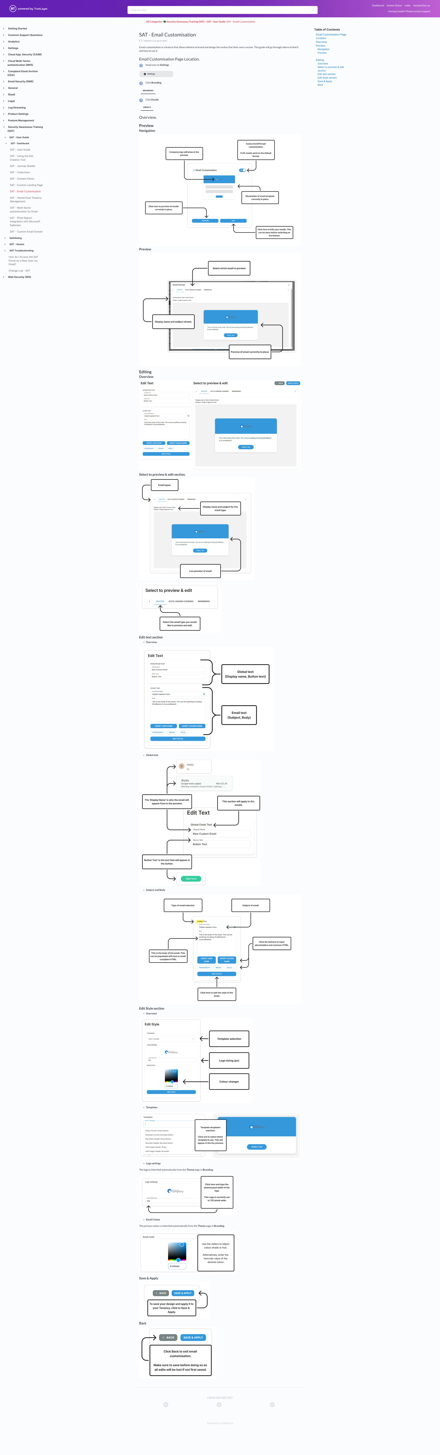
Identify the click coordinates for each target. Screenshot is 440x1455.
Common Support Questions (25, 35)
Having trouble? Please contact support (409, 11)
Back (320, 85)
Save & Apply (325, 81)
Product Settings (18, 114)
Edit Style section (327, 77)
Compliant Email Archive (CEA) (22, 73)
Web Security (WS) (19, 277)
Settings (13, 48)
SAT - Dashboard (19, 143)
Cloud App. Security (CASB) (25, 54)
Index (408, 5)
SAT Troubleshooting (21, 250)
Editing (320, 60)
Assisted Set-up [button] (421, 5)
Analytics (14, 41)
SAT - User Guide (19, 137)
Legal (11, 101)
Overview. (321, 42)
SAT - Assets (16, 244)
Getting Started (17, 28)
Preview (320, 45)
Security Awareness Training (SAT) (25, 129)
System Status (394, 5)
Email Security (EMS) (21, 81)
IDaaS (11, 94)
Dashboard (378, 5)
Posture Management (21, 120)
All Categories (154, 21)
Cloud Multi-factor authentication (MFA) (20, 63)
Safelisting (15, 238)
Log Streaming (17, 107)
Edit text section (327, 74)
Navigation (323, 49)
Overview (323, 63)
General (13, 88)
